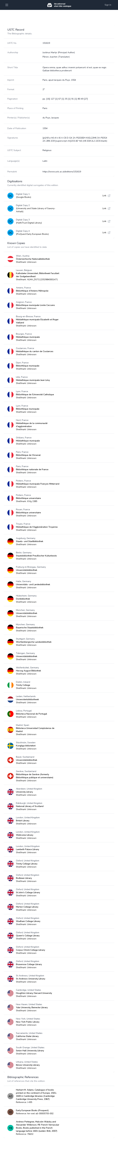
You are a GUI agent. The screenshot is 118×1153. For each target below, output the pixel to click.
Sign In (108, 4)
